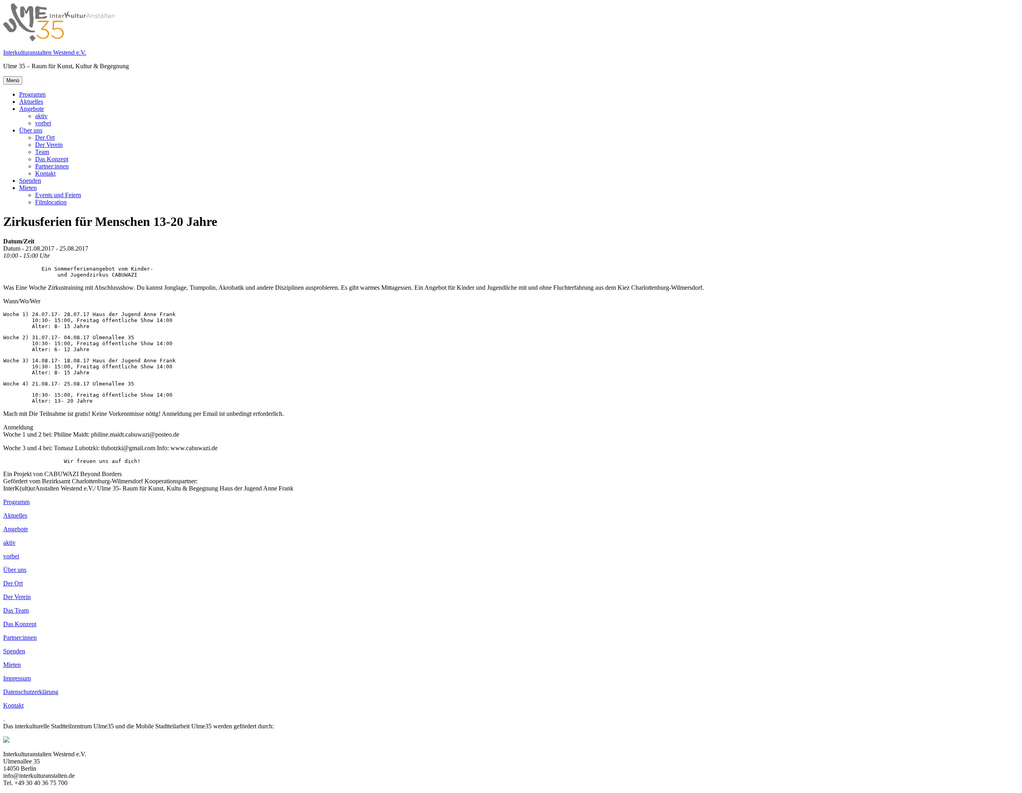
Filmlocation (51, 202)
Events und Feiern (58, 195)
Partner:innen (52, 166)
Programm (32, 94)
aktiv (41, 116)
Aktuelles (31, 101)
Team (42, 151)
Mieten (28, 187)
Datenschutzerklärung (30, 691)
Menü (12, 80)
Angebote (31, 108)
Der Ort (45, 137)
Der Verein (49, 144)
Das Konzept (51, 159)
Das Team (16, 610)
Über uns (30, 130)
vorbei (43, 123)
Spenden (30, 180)
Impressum (17, 678)
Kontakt (45, 173)
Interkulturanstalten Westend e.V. (44, 52)
